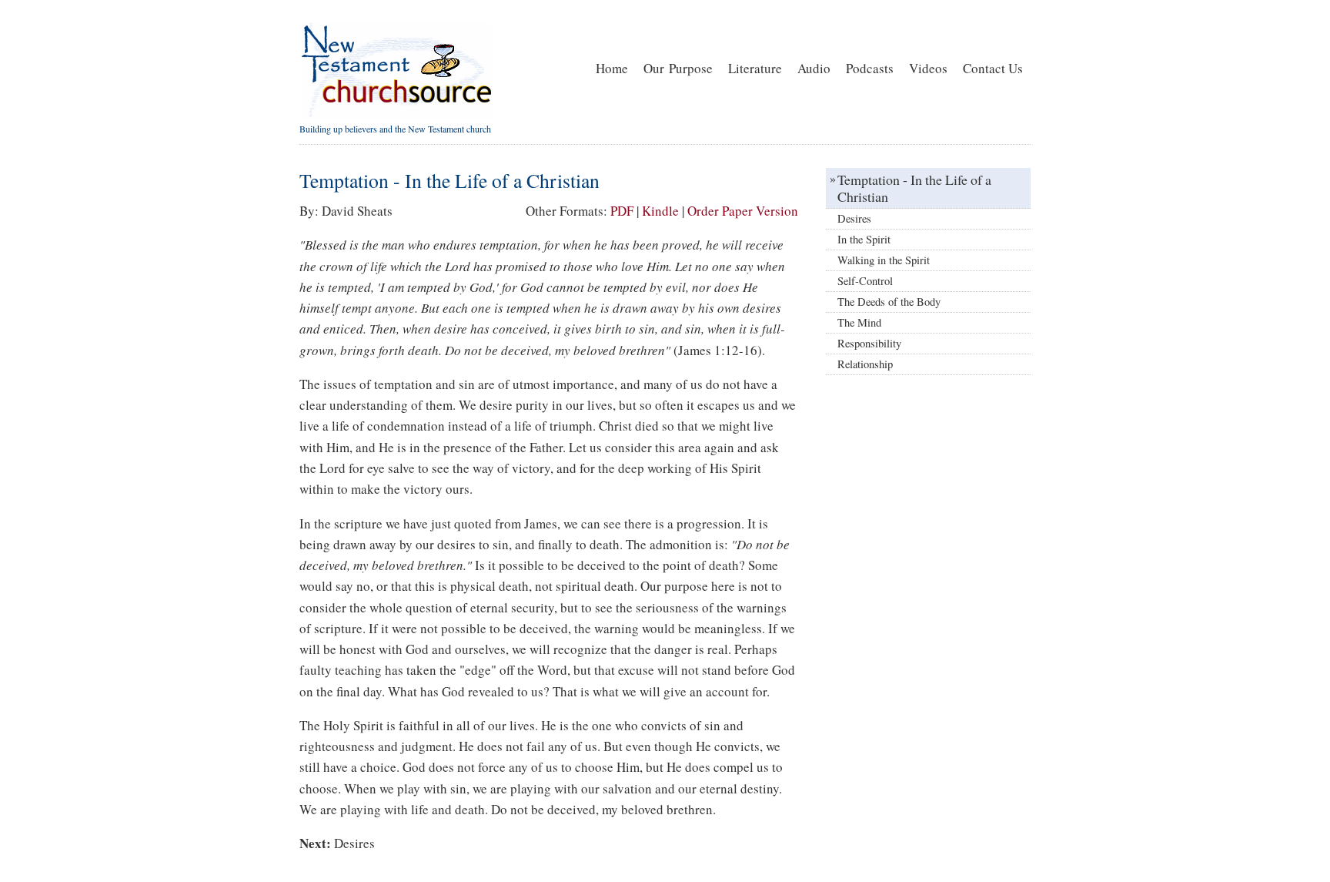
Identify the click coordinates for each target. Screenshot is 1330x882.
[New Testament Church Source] (395, 115)
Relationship (865, 364)
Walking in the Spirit (883, 260)
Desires (354, 843)
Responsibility (869, 343)
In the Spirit (864, 239)
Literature (755, 68)
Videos (928, 68)
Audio (813, 68)
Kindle (660, 211)
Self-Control (865, 280)
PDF (621, 211)
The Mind (859, 322)
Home (612, 68)
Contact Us (993, 68)
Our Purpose (678, 68)
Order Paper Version (742, 211)
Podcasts (870, 68)
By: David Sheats (346, 211)
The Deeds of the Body (889, 301)
